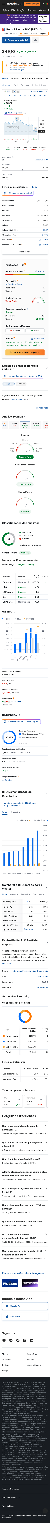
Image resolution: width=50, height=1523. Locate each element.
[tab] (14, 425)
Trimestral (15, 812)
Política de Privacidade (11, 1498)
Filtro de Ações (18, 10)
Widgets (5, 1370)
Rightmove (31, 1098)
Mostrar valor (40, 160)
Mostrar (29, 929)
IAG (5, 1098)
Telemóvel (6, 1359)
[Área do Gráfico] (8, 91)
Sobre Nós (32, 1354)
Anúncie (30, 1359)
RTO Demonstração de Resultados (17, 794)
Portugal (32, 10)
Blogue (5, 1354)
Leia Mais (6, 963)
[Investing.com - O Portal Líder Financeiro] (14, 3)
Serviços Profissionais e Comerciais (30, 971)
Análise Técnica (12, 416)
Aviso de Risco (8, 1506)
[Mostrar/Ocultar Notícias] (18, 91)
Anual (4, 812)
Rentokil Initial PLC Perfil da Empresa (20, 942)
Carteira (5, 1365)
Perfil (16, 85)
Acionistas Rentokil (14, 996)
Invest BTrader (16, 399)
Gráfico (15, 78)
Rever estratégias (17, 70)
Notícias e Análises (32, 78)
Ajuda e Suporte (34, 1365)
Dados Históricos (39, 85)
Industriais (43, 976)
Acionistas (25, 85)
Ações (6, 10)
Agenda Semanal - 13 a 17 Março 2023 (22, 395)
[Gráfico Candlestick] (4, 91)
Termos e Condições (10, 1489)
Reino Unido (42, 987)
